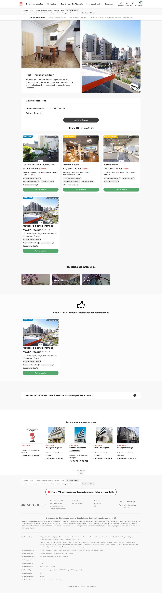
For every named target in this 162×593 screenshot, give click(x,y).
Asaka (101, 550)
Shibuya (109, 542)
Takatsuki (52, 566)
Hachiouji (81, 544)
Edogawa (74, 544)
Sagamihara (57, 556)
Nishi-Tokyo (65, 547)
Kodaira (73, 547)
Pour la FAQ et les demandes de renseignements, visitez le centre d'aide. (82, 492)
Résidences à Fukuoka (27, 576)
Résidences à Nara (26, 573)
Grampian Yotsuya (125, 448)
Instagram (132, 505)
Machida (125, 544)
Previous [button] (25, 149)
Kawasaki (50, 556)
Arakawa (42, 544)
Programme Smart (77, 503)
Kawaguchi (49, 550)
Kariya (41, 560)
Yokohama (43, 556)
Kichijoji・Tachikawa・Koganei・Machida (52, 537)
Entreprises (97, 503)
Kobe (56, 570)
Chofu (119, 544)
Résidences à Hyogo (27, 570)
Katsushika (66, 544)
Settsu (46, 566)
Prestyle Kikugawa (54, 448)
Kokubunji (42, 547)
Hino (136, 544)
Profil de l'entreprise (56, 503)
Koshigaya (74, 550)
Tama (59, 547)
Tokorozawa (66, 550)
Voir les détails (40, 190)
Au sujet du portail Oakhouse (58, 501)
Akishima (113, 544)
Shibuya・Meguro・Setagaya (124, 537)
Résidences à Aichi (26, 560)
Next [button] (56, 149)
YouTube (127, 508)
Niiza (59, 550)
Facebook (122, 505)
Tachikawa (88, 544)
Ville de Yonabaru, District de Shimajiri (50, 580)
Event (63, 4)
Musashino (96, 544)
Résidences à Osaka (27, 566)
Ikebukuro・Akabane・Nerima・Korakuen (77, 537)
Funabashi (49, 553)
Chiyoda (42, 542)
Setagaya (102, 542)
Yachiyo (71, 553)
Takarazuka (43, 570)
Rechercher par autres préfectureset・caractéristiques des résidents (111, 17)
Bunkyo (65, 542)
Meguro (93, 542)
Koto (80, 542)
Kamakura (65, 556)
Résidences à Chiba (27, 553)
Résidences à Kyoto (27, 563)
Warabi (96, 550)
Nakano (115, 542)
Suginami (121, 542)
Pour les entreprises (94, 4)
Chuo (47, 542)
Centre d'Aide (76, 501)
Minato (89, 279)
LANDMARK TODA (71, 165)
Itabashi (48, 544)
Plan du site (97, 501)
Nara (41, 573)
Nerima (54, 544)
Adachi (60, 544)
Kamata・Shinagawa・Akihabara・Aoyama (52, 539)
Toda (55, 550)
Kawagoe (81, 550)
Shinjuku (58, 542)
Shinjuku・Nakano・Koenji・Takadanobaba (102, 537)
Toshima (128, 542)
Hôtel (95, 506)
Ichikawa (42, 553)
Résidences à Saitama (27, 550)
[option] (41, 148)
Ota (28, 279)
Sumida (75, 542)
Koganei (131, 544)
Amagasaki (51, 570)
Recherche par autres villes (57, 17)
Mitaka (102, 544)
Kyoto (41, 563)
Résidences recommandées (78, 17)
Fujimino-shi (89, 550)
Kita (133, 542)
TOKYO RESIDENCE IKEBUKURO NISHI (39, 165)
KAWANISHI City (64, 570)
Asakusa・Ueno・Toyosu (73, 539)
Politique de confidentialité (57, 508)
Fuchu (107, 544)
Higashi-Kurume (51, 547)
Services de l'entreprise (56, 506)
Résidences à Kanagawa (28, 556)
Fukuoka (42, 576)
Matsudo (64, 553)
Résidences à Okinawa (27, 580)
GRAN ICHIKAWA (110, 165)
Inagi (83, 547)
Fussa (78, 547)
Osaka (41, 566)
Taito (69, 542)
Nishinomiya (74, 570)
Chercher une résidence (37, 17)
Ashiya (81, 570)
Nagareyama (57, 553)
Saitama (42, 550)
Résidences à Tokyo (27, 537)
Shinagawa (58, 279)
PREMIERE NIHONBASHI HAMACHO (38, 226)
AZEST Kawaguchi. (101, 448)
